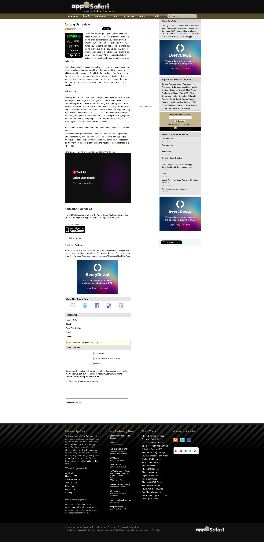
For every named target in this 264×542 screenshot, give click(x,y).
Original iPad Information (152, 459)
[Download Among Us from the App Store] (74, 45)
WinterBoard (115, 464)
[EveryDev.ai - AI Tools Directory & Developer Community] (180, 57)
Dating (194, 105)
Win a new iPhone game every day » (84, 342)
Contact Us (70, 489)
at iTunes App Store (75, 229)
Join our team (71, 482)
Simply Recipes (116, 506)
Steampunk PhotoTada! (120, 435)
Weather (165, 102)
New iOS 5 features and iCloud (155, 455)
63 (111, 486)
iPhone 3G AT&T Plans (152, 482)
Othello (69, 336)
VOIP (194, 102)
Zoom (77, 29)
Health (172, 102)
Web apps (172, 108)
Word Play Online (73, 328)
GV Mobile (114, 457)
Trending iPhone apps (87, 449)
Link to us (69, 486)
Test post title (167, 138)
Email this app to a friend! (72, 305)
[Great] (72, 29)
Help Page (125, 256)
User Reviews (80, 29)
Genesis (115, 467)
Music (194, 87)
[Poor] (68, 29)
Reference (174, 90)
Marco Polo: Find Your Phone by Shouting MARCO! (180, 181)
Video (193, 90)
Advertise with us (72, 479)
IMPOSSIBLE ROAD (119, 449)
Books (164, 108)
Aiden (113, 502)
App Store (91, 253)
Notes (175, 93)
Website (79, 245)
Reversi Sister (72, 319)
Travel (172, 99)
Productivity (167, 93)
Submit (142, 16)
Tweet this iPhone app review (84, 305)
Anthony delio (123, 509)
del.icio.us (109, 305)
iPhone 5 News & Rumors (153, 435)
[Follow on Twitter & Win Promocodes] (183, 440)
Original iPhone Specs (151, 475)
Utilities (165, 90)
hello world (166, 151)
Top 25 (86, 16)
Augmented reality (169, 96)
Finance (165, 99)
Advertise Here (146, 106)
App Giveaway (128, 16)
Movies (180, 102)
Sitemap (68, 492)
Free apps (166, 87)
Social (182, 90)
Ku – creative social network (174, 189)
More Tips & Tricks (150, 498)
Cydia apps (176, 87)
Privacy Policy (134, 527)
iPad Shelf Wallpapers (151, 492)
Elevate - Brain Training (120, 484)
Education (192, 96)
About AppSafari (169, 21)
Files (191, 93)
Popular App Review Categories (176, 79)
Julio (118, 502)
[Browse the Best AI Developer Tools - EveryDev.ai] (97, 277)
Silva (122, 480)
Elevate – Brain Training (172, 158)
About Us (69, 472)
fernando (115, 486)
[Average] (70, 29)
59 (111, 451)
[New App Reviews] (72, 16)
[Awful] (66, 29)
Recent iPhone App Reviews (175, 134)
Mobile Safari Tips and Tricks (154, 495)
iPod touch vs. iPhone (151, 485)
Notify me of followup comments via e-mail (83, 381)
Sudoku (113, 442)
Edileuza (123, 486)
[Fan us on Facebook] (190, 440)
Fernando (123, 467)
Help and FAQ (71, 476)
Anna (113, 444)
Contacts (180, 105)
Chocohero (115, 491)
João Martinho (122, 453)
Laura (113, 438)
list (96, 460)
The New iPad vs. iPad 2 (152, 442)
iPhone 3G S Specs (150, 468)
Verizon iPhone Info (150, 462)
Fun (98, 253)
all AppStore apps (81, 217)
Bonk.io (123, 460)
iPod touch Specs (149, 478)
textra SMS (115, 460)
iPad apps (186, 84)
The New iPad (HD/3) (151, 439)
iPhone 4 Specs (148, 465)
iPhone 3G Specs (149, 472)
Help (156, 16)
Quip (164, 173)
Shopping (183, 96)
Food (178, 99)
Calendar (172, 105)
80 (111, 467)
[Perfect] (74, 29)
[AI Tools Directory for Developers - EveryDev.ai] (180, 214)
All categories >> (185, 108)
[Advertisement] (146, 61)
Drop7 (68, 332)
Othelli (68, 324)
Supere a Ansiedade (118, 494)
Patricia (115, 493)
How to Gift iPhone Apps (152, 488)
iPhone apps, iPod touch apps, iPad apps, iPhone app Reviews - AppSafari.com (96, 5)
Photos (187, 102)
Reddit (121, 305)
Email (164, 105)
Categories (100, 16)
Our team (90, 436)
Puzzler (111, 253)
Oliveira (116, 480)
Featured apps (175, 84)
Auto (188, 105)
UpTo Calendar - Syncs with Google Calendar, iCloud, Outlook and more (120, 474)
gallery (89, 460)
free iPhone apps (78, 444)
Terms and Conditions (117, 527)
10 (111, 493)
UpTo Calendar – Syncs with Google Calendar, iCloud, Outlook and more (177, 165)
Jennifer (114, 509)
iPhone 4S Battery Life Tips (153, 452)
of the (98, 11)
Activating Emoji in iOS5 (152, 449)
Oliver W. (119, 444)
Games (104, 253)
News (191, 99)
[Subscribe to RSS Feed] (176, 440)
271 (111, 480)
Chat (188, 90)
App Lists (186, 87)
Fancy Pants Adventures (120, 499)
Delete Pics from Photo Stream (155, 445)
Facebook (97, 305)
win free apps (73, 458)
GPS (186, 93)
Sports (185, 99)
